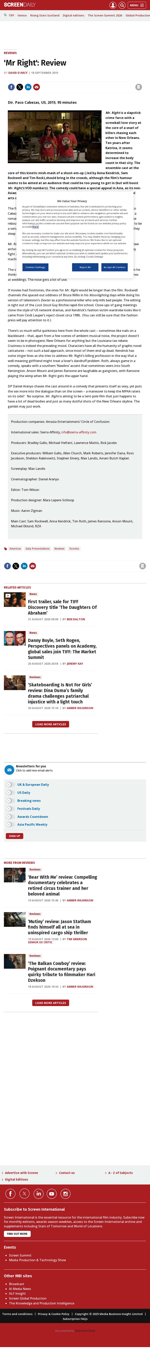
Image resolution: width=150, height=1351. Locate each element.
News (33, 594)
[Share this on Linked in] (28, 87)
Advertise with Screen (21, 1173)
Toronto (74, 548)
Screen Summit (20, 1255)
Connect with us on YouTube (52, 1194)
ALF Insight (17, 1293)
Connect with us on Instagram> (66, 1194)
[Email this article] (36, 87)
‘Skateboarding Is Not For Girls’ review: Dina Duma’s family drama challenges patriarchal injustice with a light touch (60, 693)
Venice (22, 15)
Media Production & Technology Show (37, 1260)
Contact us (67, 1173)
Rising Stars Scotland (44, 15)
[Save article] (138, 87)
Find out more (17, 1234)
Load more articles (50, 724)
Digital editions (73, 15)
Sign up (14, 836)
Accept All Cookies (114, 267)
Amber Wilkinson (80, 708)
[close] (142, 79)
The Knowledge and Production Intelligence (41, 1303)
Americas (15, 548)
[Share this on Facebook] (11, 87)
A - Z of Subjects (120, 1173)
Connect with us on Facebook (10, 1194)
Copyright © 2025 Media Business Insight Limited (109, 1314)
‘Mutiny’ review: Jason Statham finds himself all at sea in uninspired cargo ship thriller (59, 927)
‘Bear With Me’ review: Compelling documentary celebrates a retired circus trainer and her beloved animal (62, 886)
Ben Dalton (76, 619)
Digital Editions (16, 1179)
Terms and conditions (17, 1314)
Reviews (10, 53)
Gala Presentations (38, 548)
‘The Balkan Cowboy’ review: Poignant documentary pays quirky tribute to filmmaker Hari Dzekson (61, 972)
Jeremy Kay (75, 663)
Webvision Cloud (85, 1330)
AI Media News (20, 1289)
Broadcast (16, 1284)
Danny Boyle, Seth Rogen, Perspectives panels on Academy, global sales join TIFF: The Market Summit (62, 649)
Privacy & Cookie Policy (53, 1314)
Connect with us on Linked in (39, 1194)
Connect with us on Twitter (24, 1193)
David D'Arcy (18, 73)
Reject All (85, 267)
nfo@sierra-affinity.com (79, 432)
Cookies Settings (35, 267)
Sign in (87, 79)
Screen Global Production (27, 1298)
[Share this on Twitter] (19, 87)
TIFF (11, 15)
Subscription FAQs (75, 1319)
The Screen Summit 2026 (105, 15)
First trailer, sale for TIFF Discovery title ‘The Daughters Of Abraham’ (62, 607)
